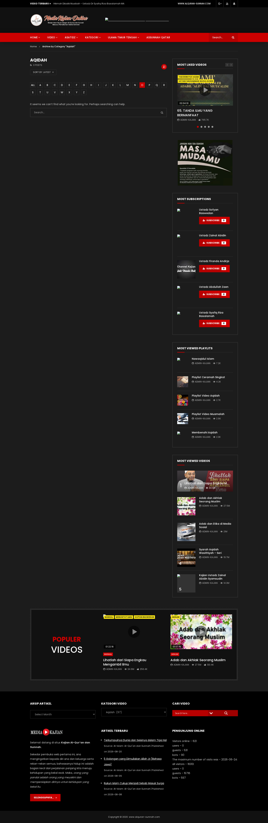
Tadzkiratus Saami (189, 77)
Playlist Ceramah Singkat (208, 377)
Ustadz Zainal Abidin (212, 235)
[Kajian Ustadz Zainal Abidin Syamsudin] (186, 583)
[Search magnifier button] (226, 713)
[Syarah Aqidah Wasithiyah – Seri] (186, 558)
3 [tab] (205, 127)
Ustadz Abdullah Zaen (213, 287)
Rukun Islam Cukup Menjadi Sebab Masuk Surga (134, 783)
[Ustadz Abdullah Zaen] (186, 295)
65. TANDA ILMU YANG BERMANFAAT (195, 112)
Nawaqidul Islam (203, 359)
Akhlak (174, 654)
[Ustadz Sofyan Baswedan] (186, 218)
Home (33, 46)
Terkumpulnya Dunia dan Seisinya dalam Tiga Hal (135, 740)
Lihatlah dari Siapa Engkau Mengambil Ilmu (216, 483)
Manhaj (109, 617)
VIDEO (51, 37)
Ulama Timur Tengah (122, 37)
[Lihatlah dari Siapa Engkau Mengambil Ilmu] (205, 481)
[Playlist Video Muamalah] (182, 418)
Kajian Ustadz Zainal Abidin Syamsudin (212, 576)
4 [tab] (209, 127)
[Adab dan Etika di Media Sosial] (186, 532)
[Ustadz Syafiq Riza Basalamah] (186, 321)
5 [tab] (212, 127)
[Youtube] (227, 3)
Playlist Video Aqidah (206, 395)
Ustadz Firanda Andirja (214, 261)
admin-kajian (188, 119)
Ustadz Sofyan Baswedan (208, 211)
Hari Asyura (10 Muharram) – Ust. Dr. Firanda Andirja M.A (84, 3)
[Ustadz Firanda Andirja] (186, 269)
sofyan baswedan (144, 617)
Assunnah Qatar (158, 37)
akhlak (175, 617)
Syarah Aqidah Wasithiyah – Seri (210, 551)
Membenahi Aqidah (204, 432)
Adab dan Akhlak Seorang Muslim (210, 499)
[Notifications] (234, 3)
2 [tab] (201, 127)
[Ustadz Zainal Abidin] (186, 243)
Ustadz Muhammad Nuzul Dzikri (196, 81)
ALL (33, 85)
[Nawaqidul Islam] (182, 363)
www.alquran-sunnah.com (194, 3)
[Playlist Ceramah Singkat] (182, 381)
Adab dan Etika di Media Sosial (215, 525)
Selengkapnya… (45, 797)
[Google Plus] (219, 3)
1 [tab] (198, 127)
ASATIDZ (70, 37)
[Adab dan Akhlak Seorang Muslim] (186, 506)
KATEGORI (91, 37)
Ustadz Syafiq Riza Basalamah (211, 314)
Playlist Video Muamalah (208, 414)
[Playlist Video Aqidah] (182, 400)
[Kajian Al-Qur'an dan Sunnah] (59, 20)
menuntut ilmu (124, 617)
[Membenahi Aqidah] (182, 437)
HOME (34, 37)
